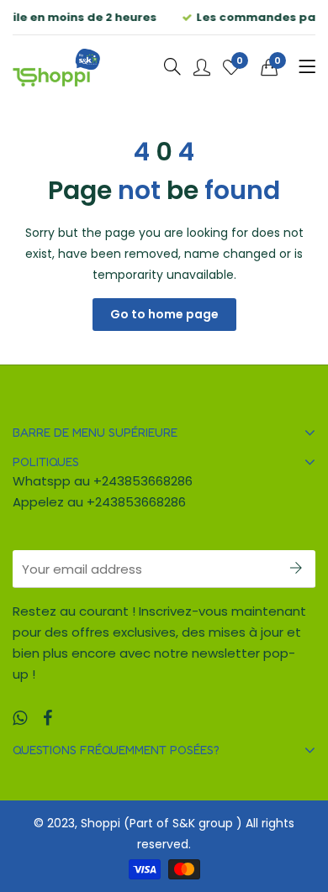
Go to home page (164, 314)
